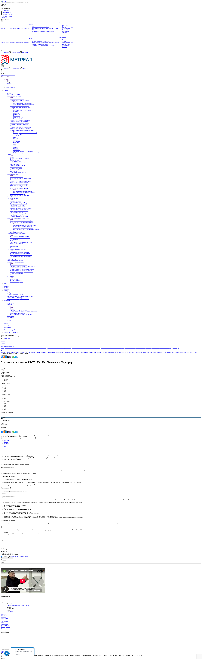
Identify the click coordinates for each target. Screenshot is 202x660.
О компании (10, 303)
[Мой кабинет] (1, 50)
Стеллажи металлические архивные (68, 352)
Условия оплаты (5, 625)
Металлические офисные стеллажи (10, 352)
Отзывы (3, 622)
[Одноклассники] (4, 357)
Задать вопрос (4, 621)
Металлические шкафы (16, 177)
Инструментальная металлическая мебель (21, 221)
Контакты (3, 617)
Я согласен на (15, 556)
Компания (3, 614)
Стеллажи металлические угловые (124, 352)
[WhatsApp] (13, 357)
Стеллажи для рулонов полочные (106, 352)
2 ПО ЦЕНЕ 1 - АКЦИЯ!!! (8, 348)
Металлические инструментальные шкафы (24, 225)
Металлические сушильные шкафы (22, 191)
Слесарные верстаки (15, 201)
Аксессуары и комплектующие (18, 265)
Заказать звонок (5, 76)
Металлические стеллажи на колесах (164, 352)
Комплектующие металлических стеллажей (25, 133)
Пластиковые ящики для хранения (19, 252)
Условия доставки (5, 627)
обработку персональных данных (19, 556)
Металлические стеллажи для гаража (49, 352)
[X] (8, 357)
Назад (8, 80)
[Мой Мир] (6, 357)
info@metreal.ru (6, 338)
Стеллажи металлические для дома (22, 103)
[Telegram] (17, 357)
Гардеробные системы (51, 348)
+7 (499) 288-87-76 (5, 17)
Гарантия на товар (5, 629)
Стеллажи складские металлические (23, 110)
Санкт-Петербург (11, 84)
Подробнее (10, 611)
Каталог (9, 93)
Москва (9, 83)
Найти (2, 658)
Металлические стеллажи (17, 99)
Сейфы (12, 157)
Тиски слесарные (133, 348)
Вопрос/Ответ (4, 631)
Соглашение (4, 620)
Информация (4, 624)
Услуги (9, 293)
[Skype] (15, 357)
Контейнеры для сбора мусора (146, 348)
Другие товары (14, 279)
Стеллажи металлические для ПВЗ (87, 352)
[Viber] (10, 357)
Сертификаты (4, 618)
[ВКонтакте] (2, 357)
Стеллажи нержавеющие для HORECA (143, 352)
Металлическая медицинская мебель (20, 236)
